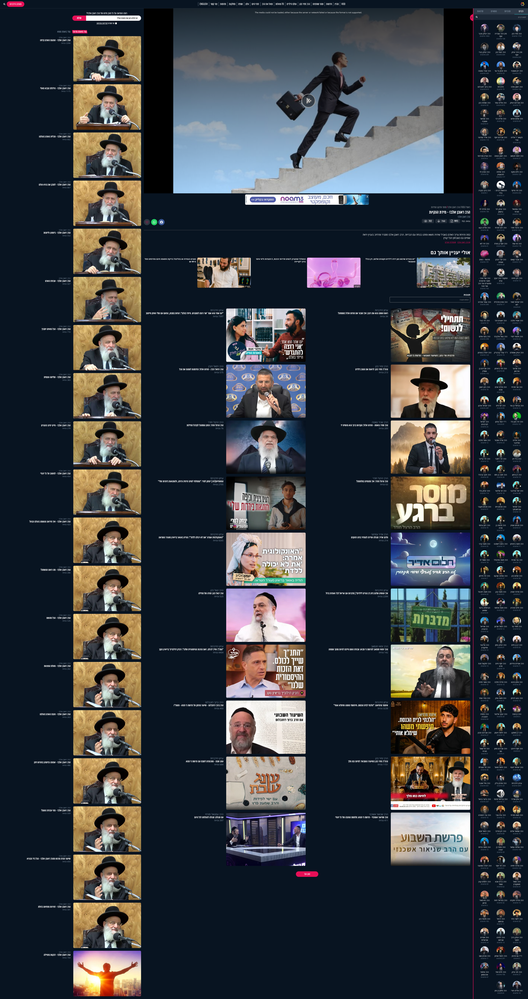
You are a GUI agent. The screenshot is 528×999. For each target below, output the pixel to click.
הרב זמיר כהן (304, 4)
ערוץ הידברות (381, 310)
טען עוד (307, 874)
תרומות (223, 4)
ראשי (468, 207)
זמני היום (255, 4)
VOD (343, 4)
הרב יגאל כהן (217, 590)
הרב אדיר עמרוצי (379, 534)
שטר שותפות (318, 4)
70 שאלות (280, 4)
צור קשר (214, 4)
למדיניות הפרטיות (102, 23)
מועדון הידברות (15, 4)
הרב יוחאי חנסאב (379, 646)
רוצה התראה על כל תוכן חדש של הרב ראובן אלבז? (106, 13)
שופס (240, 4)
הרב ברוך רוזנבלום (214, 702)
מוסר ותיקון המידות (438, 207)
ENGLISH (204, 4)
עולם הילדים (292, 4)
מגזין (337, 4)
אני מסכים (105, 23)
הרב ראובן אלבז (454, 207)
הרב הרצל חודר (215, 422)
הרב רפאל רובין (215, 366)
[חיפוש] (477, 17)
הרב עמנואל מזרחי (214, 814)
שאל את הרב (267, 4)
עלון (247, 4)
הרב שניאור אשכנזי (378, 814)
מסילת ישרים (450, 242)
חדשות (329, 4)
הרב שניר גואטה (380, 422)
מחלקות (232, 4)
